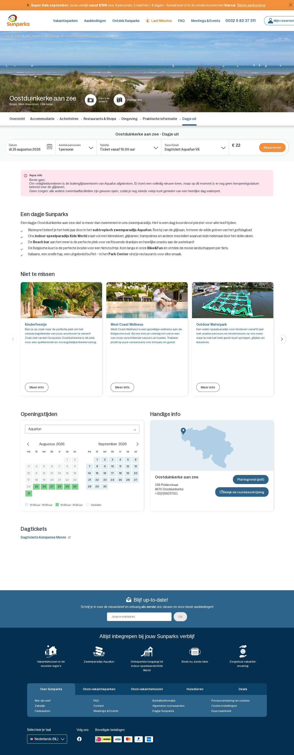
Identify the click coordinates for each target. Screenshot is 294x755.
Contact (98, 705)
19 (44, 479)
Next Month (135, 443)
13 (52, 473)
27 (52, 486)
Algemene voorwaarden (168, 705)
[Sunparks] (18, 21)
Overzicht (17, 119)
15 (67, 473)
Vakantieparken (65, 21)
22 (67, 479)
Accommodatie (42, 119)
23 (74, 479)
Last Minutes (161, 21)
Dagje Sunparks (163, 711)
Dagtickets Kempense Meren (43, 537)
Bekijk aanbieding (251, 5)
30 (74, 486)
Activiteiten (69, 119)
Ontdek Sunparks (125, 21)
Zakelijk (40, 705)
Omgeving (129, 119)
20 (52, 479)
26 (44, 486)
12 (44, 473)
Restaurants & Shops (100, 119)
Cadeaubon (42, 711)
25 (36, 486)
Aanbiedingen (95, 21)
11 (36, 473)
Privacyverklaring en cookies (230, 700)
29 (67, 486)
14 (59, 473)
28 (59, 486)
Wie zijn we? (43, 700)
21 (59, 479)
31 (29, 493)
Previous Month (29, 443)
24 (29, 486)
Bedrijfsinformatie (163, 700)
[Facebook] (79, 739)
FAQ (181, 21)
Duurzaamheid (221, 711)
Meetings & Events (205, 21)
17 (28, 479)
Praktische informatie (160, 119)
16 (75, 473)
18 (36, 479)
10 (28, 473)
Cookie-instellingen (224, 705)
